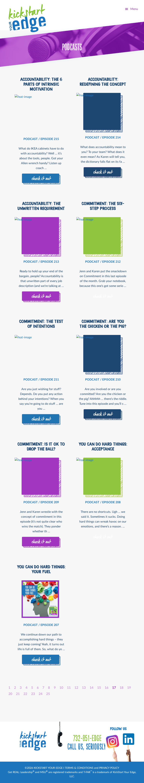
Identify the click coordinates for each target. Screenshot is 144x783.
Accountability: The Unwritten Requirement (41, 206)
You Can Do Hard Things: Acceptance (103, 446)
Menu (134, 9)
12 (76, 688)
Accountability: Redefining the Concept (103, 82)
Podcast (30, 139)
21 (18, 694)
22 (25, 694)
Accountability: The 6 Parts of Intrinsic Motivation (41, 84)
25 (48, 694)
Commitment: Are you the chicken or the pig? (103, 324)
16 (106, 688)
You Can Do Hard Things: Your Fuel (41, 569)
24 (40, 694)
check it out (41, 179)
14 (91, 688)
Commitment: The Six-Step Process (103, 206)
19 (129, 688)
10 (61, 688)
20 (10, 694)
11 (69, 688)
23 (33, 694)
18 (121, 688)
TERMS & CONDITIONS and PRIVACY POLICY (92, 768)
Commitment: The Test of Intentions (41, 324)
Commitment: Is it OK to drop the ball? (41, 446)
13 (84, 688)
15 (99, 688)
